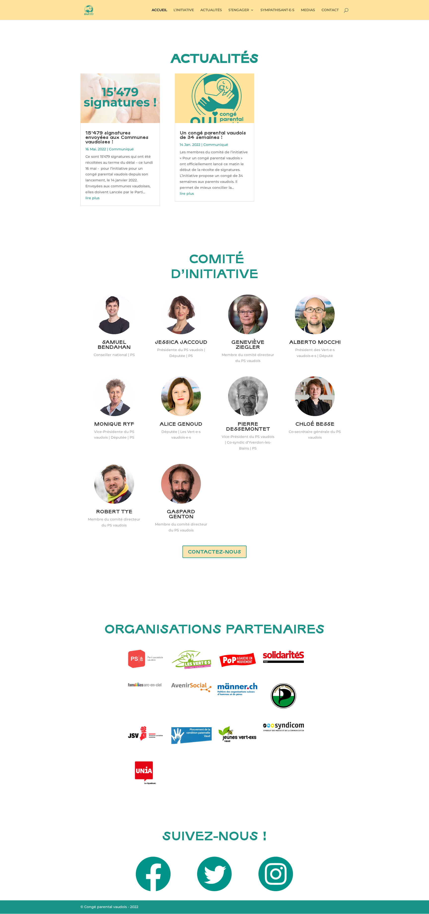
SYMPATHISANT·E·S (277, 10)
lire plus (92, 198)
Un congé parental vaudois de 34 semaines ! (213, 135)
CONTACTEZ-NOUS (214, 552)
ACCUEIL (159, 10)
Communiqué (121, 149)
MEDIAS (308, 10)
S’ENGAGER (238, 10)
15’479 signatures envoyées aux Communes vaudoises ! (116, 137)
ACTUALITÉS (211, 10)
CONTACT (330, 10)
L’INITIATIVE (184, 10)
